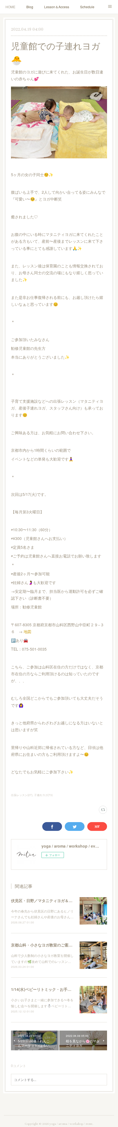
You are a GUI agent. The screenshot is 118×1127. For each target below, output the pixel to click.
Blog (29, 6)
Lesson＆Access (56, 6)
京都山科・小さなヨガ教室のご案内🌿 (44, 945)
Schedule (87, 6)
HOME (10, 6)
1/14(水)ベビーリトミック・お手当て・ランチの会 (54, 989)
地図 (27, 631)
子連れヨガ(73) (43, 795)
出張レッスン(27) (21, 795)
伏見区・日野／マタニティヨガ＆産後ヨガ (47, 900)
